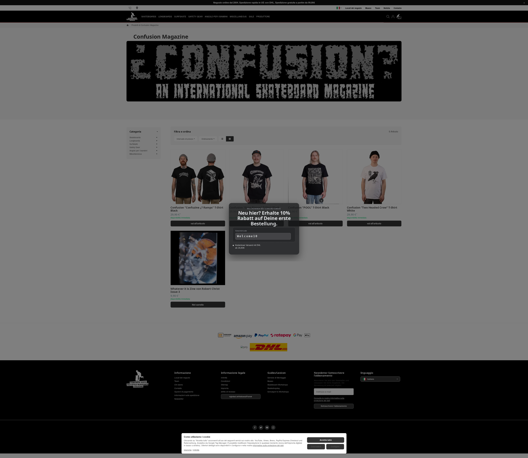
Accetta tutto (326, 440)
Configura (335, 446)
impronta (187, 450)
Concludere (316, 446)
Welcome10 (247, 236)
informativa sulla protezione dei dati (268, 445)
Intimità (196, 450)
